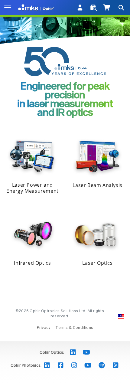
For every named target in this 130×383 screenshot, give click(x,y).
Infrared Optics (32, 263)
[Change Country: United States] (121, 316)
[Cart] (107, 7)
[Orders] (93, 7)
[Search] (121, 7)
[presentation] (65, 191)
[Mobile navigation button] (8, 8)
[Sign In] (80, 7)
